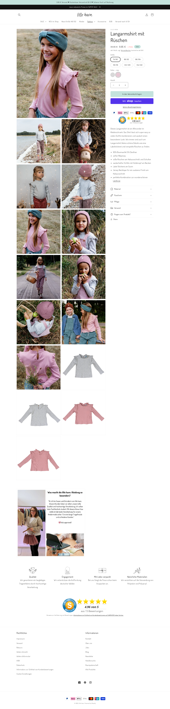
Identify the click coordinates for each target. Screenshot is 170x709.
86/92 (126, 59)
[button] (19, 15)
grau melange (113, 75)
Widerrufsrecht (22, 652)
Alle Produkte (90, 669)
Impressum (21, 639)
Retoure (19, 647)
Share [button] (115, 219)
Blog (87, 652)
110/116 (115, 65)
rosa (118, 75)
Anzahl (113, 80)
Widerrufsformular (23, 656)
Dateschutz (21, 665)
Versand (19, 643)
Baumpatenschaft (91, 665)
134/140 (139, 65)
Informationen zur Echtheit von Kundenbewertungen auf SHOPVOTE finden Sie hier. (98, 615)
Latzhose (116, 181)
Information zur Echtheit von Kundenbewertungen (35, 669)
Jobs (87, 647)
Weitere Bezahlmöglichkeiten (132, 107)
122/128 (127, 65)
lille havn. (81, 703)
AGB (18, 661)
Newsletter (89, 656)
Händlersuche (90, 661)
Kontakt (88, 639)
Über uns (88, 643)
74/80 (115, 59)
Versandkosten (126, 50)
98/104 (138, 59)
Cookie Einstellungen (24, 674)
